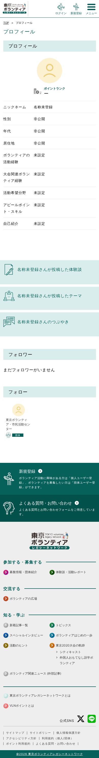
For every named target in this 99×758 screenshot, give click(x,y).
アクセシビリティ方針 (21, 738)
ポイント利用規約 (18, 743)
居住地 (9, 143)
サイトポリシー (40, 732)
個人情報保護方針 (68, 732)
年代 (7, 131)
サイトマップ (15, 732)
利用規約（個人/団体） (58, 738)
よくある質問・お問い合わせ (55, 743)
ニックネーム (14, 107)
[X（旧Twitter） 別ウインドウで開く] (81, 719)
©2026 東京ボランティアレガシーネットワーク (49, 754)
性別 (7, 119)
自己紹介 (11, 223)
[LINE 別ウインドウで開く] (92, 719)
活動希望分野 (14, 192)
